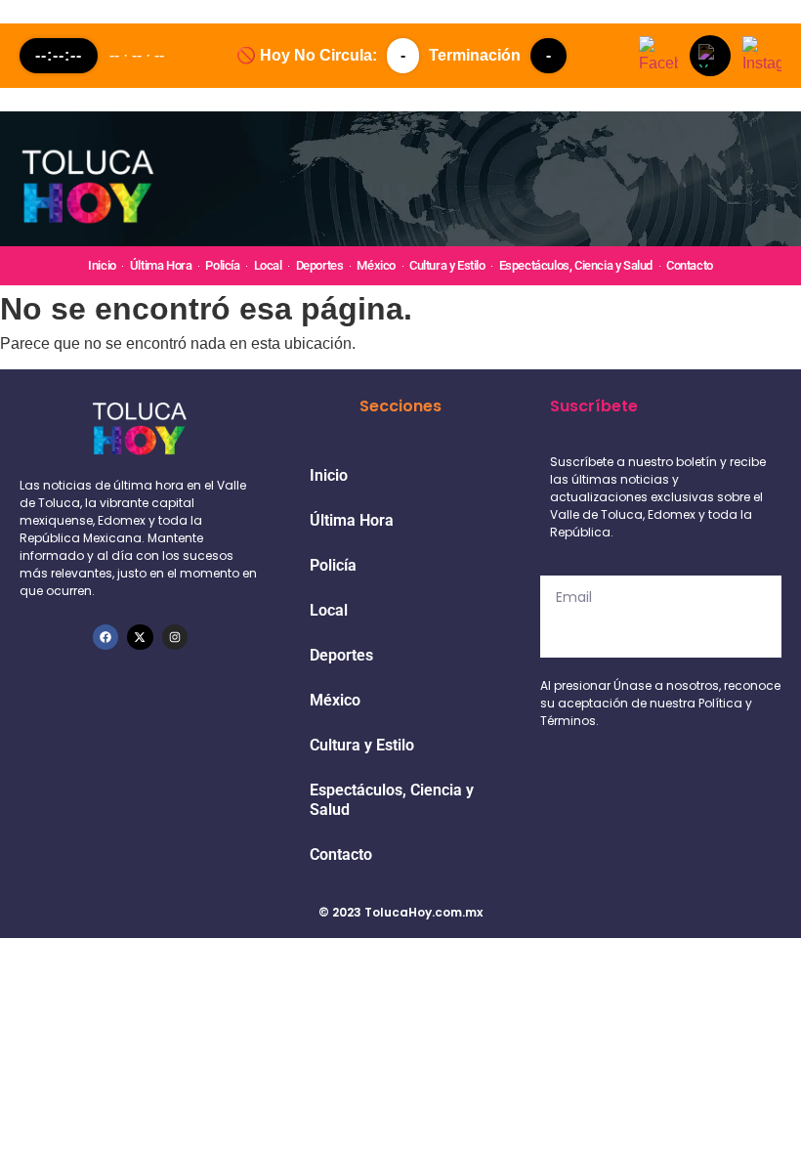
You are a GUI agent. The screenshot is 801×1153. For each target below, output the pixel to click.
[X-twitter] (139, 637)
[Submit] (660, 638)
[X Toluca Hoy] (710, 55)
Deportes (320, 265)
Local (268, 265)
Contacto (689, 265)
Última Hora (161, 265)
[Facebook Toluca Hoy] (658, 55)
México (376, 265)
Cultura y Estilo (447, 265)
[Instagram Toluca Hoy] (761, 55)
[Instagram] (175, 637)
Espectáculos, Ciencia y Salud (576, 265)
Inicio (102, 265)
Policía (222, 265)
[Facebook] (105, 637)
